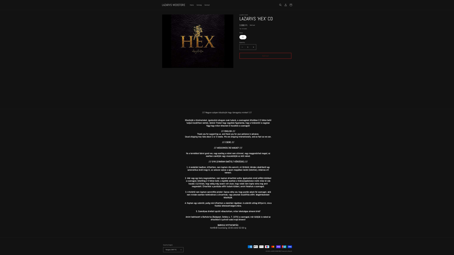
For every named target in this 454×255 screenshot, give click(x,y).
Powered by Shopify (286, 251)
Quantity (242, 42)
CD (243, 37)
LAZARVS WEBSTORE (275, 251)
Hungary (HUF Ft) (171, 250)
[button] (280, 5)
